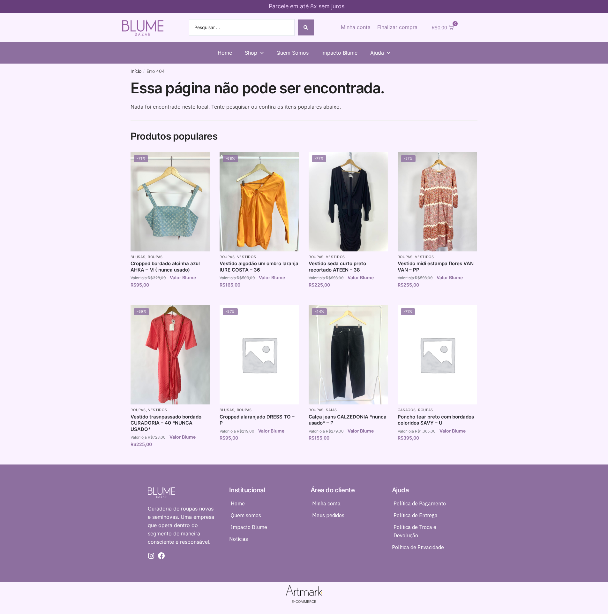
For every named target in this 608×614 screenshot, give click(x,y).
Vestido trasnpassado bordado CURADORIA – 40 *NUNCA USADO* (166, 423)
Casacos (407, 410)
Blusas (138, 257)
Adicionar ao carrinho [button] (170, 298)
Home (225, 53)
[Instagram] (151, 555)
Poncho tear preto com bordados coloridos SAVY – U (436, 420)
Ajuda (377, 53)
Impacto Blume (339, 53)
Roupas (155, 257)
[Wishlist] (200, 161)
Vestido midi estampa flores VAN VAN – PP (436, 266)
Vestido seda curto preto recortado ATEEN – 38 (337, 266)
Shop (251, 53)
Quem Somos (292, 53)
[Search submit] (306, 27)
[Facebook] (161, 555)
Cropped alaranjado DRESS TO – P (257, 420)
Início (136, 71)
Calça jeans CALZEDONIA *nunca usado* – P (348, 420)
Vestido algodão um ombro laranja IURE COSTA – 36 (259, 266)
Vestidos (246, 257)
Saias (331, 410)
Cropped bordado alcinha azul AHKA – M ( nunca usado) (165, 266)
